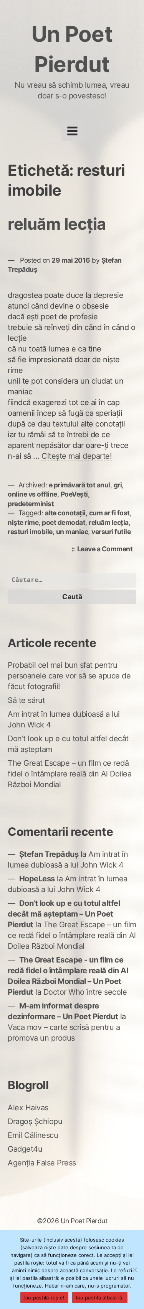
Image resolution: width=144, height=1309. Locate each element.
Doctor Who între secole (85, 992)
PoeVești (74, 494)
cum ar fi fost (109, 513)
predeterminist (31, 504)
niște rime (23, 522)
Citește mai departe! (76, 456)
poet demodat (63, 522)
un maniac (72, 532)
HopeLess (37, 878)
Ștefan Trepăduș (49, 854)
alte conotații (65, 513)
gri (118, 485)
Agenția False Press (42, 1162)
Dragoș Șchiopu (35, 1121)
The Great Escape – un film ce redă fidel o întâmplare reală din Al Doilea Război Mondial (69, 773)
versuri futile (111, 532)
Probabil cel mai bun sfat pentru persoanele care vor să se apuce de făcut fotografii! (69, 675)
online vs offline (32, 494)
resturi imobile (30, 532)
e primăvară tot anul (79, 485)
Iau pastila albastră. (100, 1297)
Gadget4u (25, 1149)
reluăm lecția (57, 224)
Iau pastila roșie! (44, 1297)
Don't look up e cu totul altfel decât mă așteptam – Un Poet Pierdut (64, 914)
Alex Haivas (28, 1107)
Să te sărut (26, 700)
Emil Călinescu (33, 1135)
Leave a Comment (107, 549)
